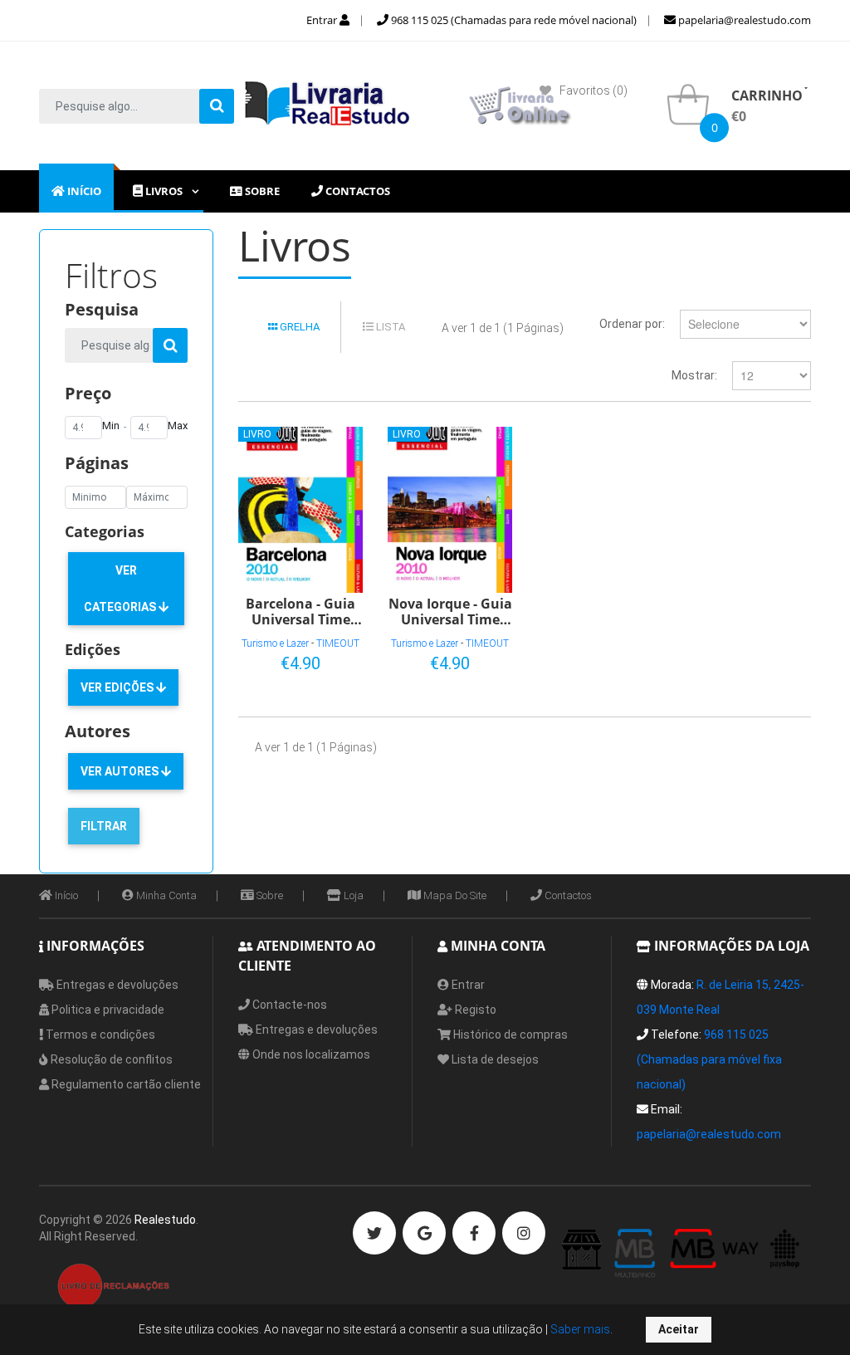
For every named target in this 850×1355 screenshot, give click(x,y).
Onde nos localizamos (310, 1054)
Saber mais (579, 1329)
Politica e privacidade (106, 1009)
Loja (352, 895)
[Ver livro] (300, 509)
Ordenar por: (632, 323)
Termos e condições (99, 1034)
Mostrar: (694, 375)
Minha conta (165, 895)
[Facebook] (474, 1233)
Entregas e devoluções (116, 984)
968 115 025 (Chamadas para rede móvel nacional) (512, 19)
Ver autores (121, 771)
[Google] (424, 1233)
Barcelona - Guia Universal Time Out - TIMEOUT (300, 610)
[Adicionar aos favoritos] (297, 660)
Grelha (298, 326)
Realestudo (165, 1219)
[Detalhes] (324, 660)
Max (178, 425)
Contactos (567, 895)
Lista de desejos (494, 1059)
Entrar (323, 19)
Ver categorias (121, 589)
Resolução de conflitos (110, 1059)
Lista (389, 326)
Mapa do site (453, 895)
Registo (474, 1009)
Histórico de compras (509, 1034)
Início (65, 895)
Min (111, 425)
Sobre (268, 895)
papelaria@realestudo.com (743, 19)
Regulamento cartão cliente (125, 1084)
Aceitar (678, 1329)
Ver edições (118, 687)
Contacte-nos (288, 1004)
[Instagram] (523, 1233)
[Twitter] (374, 1233)
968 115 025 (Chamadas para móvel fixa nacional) (709, 1059)
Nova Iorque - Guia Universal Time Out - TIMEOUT (450, 610)
